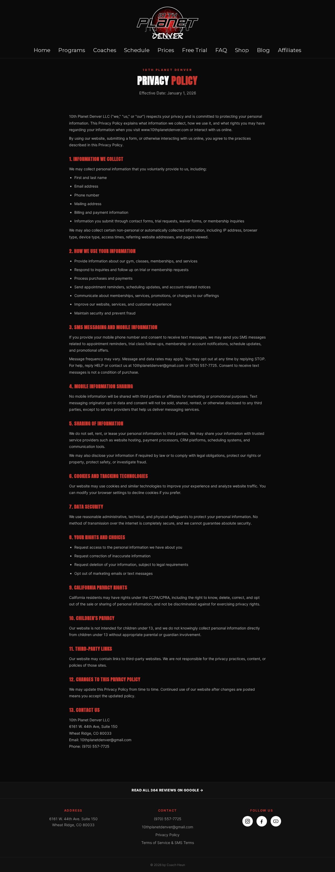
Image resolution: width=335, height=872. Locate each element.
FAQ (221, 50)
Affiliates (289, 50)
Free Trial (194, 50)
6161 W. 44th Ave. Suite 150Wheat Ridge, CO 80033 (73, 822)
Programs (71, 50)
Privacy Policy (167, 834)
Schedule (136, 50)
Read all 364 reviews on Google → (167, 790)
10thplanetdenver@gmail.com (167, 827)
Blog (263, 50)
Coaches (104, 50)
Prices (166, 50)
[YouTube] (276, 821)
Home (42, 50)
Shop (242, 50)
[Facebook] (261, 821)
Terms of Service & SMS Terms (167, 842)
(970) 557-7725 (167, 819)
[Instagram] (247, 821)
